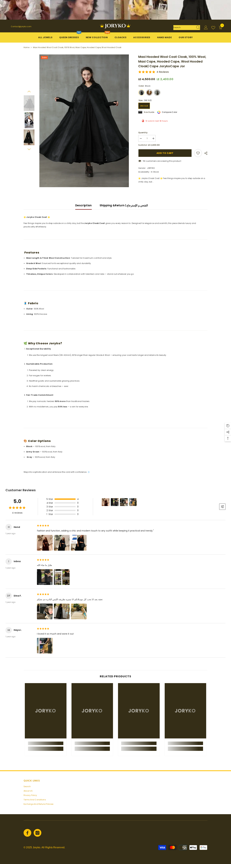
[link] (45, 743)
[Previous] (29, 91)
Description (83, 205)
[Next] (29, 149)
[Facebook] (27, 833)
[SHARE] (204, 153)
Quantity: (143, 132)
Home (26, 47)
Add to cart (165, 153)
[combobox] (183, 27)
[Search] (186, 27)
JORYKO (151, 168)
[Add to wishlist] (198, 153)
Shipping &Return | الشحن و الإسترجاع (124, 205)
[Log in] (206, 28)
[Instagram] (37, 833)
